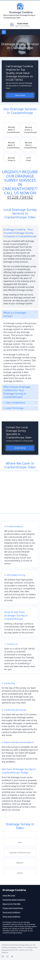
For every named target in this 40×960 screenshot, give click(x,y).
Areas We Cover (9, 895)
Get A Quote (20, 95)
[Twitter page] (12, 956)
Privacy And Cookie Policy (13, 908)
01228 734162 (20, 197)
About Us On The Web (11, 904)
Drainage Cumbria (21, 12)
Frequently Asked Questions (14, 900)
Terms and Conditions (11, 912)
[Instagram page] (7, 956)
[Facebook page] (3, 956)
